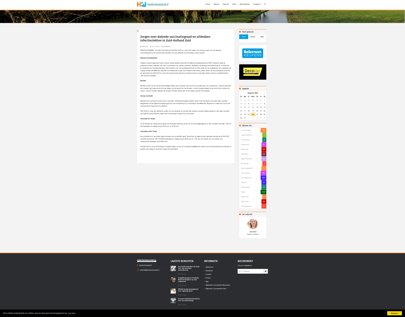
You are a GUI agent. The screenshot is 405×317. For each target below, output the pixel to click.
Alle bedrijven (245, 4)
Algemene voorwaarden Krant (216, 289)
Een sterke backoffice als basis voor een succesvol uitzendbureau (189, 268)
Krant (234, 4)
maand (252, 37)
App (207, 281)
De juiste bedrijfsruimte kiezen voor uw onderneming (189, 299)
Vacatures (257, 4)
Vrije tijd (226, 4)
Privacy (208, 278)
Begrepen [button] (394, 313)
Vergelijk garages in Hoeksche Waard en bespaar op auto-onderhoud (188, 279)
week (244, 37)
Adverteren (209, 267)
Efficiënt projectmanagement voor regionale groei (188, 290)
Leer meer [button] (72, 313)
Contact (208, 274)
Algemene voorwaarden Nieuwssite (218, 285)
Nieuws (216, 4)
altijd (262, 37)
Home (208, 4)
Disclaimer (209, 271)
